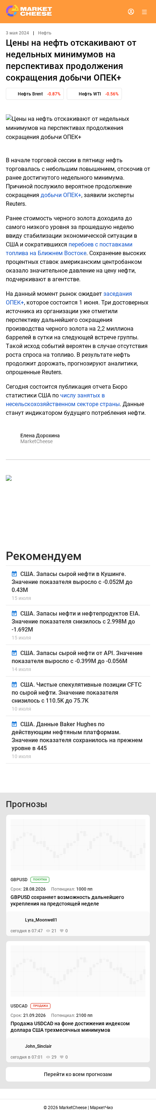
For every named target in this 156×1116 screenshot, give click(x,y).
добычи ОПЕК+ (61, 195)
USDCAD (19, 1006)
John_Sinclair (38, 1046)
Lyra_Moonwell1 (41, 920)
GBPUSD (19, 879)
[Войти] (131, 11)
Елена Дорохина (40, 435)
